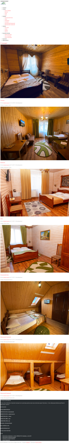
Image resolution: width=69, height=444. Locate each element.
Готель (4, 9)
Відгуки (6, 12)
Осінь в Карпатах (6, 440)
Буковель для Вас (6, 33)
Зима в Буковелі (8, 34)
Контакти (5, 38)
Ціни (6, 14)
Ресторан (7, 27)
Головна (4, 7)
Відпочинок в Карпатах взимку (9, 437)
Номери (4, 16)
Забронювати (5, 40)
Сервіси (4, 26)
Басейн (6, 30)
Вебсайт (28, 442)
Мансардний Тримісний (10, 24)
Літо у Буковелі (8, 36)
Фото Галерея (8, 10)
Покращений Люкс (9, 17)
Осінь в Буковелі (8, 37)
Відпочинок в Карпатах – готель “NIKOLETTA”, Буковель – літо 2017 (17, 436)
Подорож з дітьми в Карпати (9, 438)
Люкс (6, 19)
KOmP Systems (38, 442)
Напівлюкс (7, 20)
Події (6, 13)
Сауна (6, 28)
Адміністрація (6, 102)
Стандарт (7, 21)
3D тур (6, 31)
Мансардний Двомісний (10, 23)
